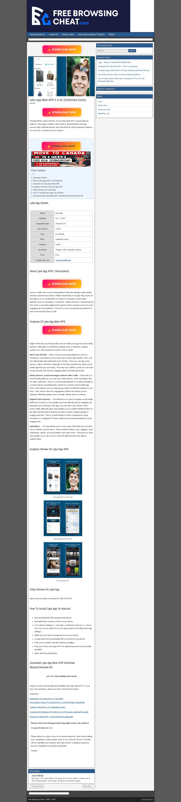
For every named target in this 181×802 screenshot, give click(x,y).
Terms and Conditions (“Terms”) (91, 34)
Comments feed (104, 110)
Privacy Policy (68, 34)
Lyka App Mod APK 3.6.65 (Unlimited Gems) (58, 100)
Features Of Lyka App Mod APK (46, 184)
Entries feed (102, 105)
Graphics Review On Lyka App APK (48, 187)
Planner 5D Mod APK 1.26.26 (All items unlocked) (51, 717)
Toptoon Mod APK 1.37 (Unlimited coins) (47, 707)
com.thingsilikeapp (63, 260)
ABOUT (112, 34)
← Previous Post (36, 786)
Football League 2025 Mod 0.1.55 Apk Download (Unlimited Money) (123, 70)
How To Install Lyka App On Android (48, 193)
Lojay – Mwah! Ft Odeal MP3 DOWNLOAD (114, 62)
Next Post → (89, 786)
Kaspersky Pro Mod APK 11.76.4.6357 (46, 699)
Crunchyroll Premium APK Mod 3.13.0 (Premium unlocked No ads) (59, 712)
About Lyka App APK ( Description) (47, 181)
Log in (100, 101)
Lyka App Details (40, 178)
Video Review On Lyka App (44, 190)
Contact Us (53, 34)
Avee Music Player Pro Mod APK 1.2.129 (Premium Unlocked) (57, 702)
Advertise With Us (37, 34)
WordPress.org (103, 114)
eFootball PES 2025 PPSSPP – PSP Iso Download (117, 66)
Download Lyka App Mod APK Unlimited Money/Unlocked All (58, 196)
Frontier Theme (147, 799)
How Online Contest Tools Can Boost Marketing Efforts (119, 75)
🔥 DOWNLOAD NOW (62, 49)
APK (33, 103)
